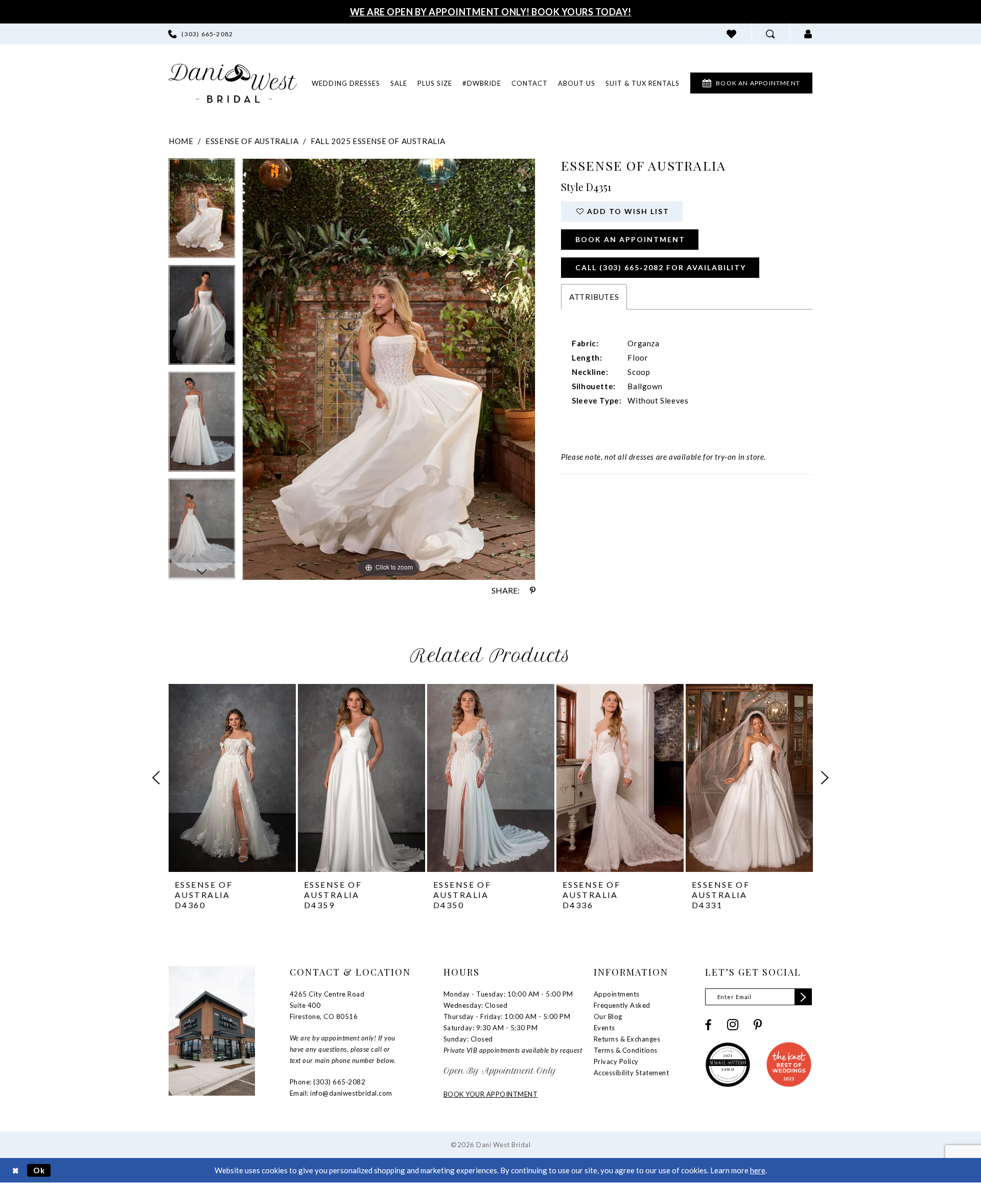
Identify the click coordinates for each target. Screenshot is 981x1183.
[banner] (233, 83)
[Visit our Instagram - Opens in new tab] (732, 1024)
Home (181, 141)
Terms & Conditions (626, 1050)
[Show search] (770, 33)
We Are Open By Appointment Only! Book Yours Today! (491, 11)
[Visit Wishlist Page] (731, 33)
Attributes (594, 296)
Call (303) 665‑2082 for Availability (660, 267)
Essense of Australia (251, 141)
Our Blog (608, 1016)
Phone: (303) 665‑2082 (328, 1082)
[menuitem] (200, 33)
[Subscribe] (803, 996)
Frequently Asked (622, 1005)
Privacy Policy (616, 1061)
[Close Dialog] (15, 1170)
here (757, 1170)
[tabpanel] (202, 211)
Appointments (617, 994)
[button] (808, 33)
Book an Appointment (630, 239)
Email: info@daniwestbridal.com (341, 1093)
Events (604, 1028)
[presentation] (232, 778)
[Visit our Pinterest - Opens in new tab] (758, 1025)
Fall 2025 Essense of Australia (378, 141)
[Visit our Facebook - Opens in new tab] (708, 1025)
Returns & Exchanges (627, 1039)
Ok (39, 1170)
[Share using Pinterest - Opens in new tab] (532, 590)
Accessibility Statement (631, 1073)
